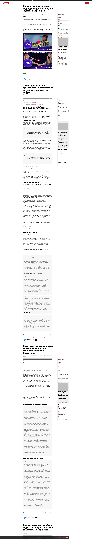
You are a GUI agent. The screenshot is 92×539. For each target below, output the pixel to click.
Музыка (29, 76)
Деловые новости (54, 337)
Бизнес (58, 337)
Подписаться (52, 0)
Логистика (26, 337)
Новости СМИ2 (25, 81)
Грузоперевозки (33, 337)
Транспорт (29, 337)
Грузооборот (65, 337)
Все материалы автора (33, 102)
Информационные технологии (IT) (48, 337)
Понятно (66, 537)
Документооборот (40, 337)
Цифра (37, 337)
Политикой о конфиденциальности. (59, 537)
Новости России (62, 337)
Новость (26, 76)
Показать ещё (60, 35)
